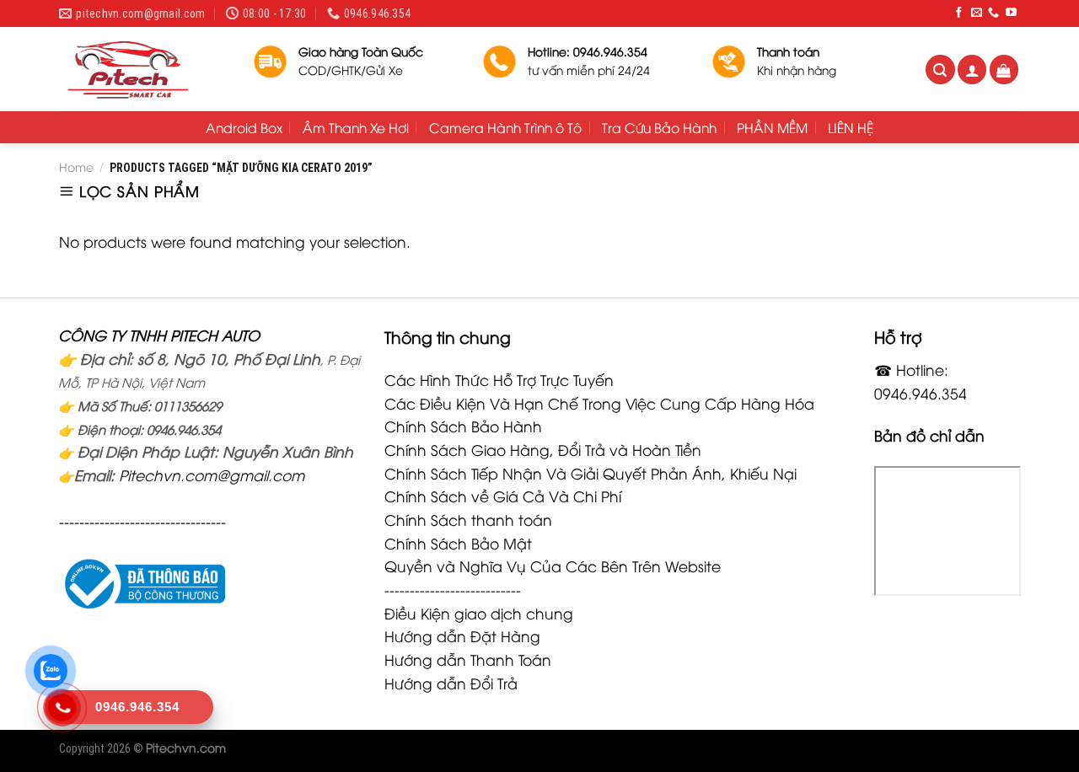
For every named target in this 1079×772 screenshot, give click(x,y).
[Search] (940, 69)
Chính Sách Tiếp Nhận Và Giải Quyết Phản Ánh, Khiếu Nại (590, 473)
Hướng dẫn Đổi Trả (451, 683)
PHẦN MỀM (772, 127)
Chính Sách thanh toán (468, 519)
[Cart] (1004, 69)
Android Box (244, 127)
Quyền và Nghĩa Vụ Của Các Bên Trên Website (552, 565)
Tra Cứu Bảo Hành (659, 127)
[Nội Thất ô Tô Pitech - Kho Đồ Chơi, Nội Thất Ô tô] (143, 69)
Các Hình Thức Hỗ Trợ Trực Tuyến (499, 379)
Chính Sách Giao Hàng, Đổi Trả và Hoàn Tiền (542, 449)
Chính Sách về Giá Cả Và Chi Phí (502, 495)
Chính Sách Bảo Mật (458, 543)
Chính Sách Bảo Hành (463, 425)
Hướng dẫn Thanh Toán (467, 659)
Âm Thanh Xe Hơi (356, 127)
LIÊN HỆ (850, 127)
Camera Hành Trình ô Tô (505, 127)
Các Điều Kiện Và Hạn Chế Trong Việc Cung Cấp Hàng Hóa (599, 403)
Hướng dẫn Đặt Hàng (462, 635)
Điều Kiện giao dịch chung (478, 613)
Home (76, 166)
